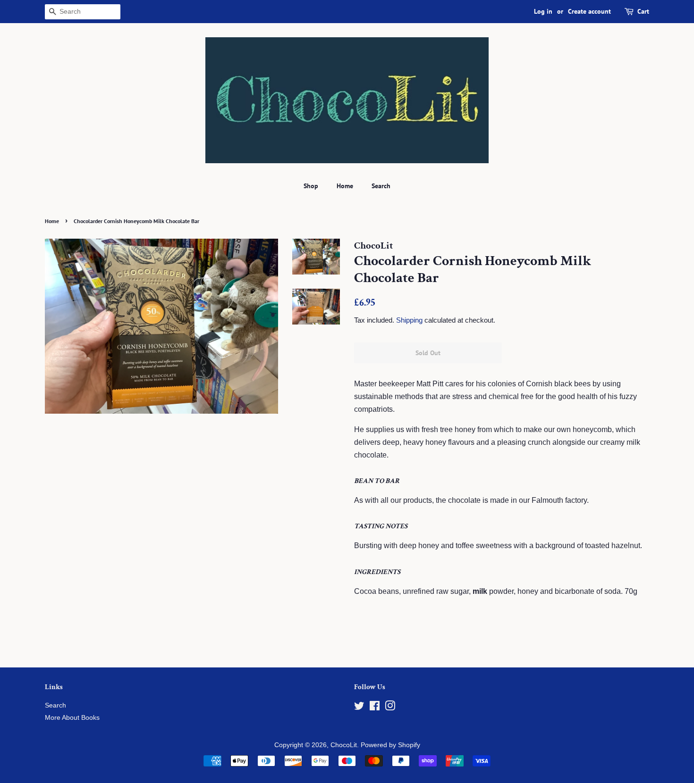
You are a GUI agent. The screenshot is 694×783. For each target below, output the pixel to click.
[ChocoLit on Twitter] (359, 707)
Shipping (409, 320)
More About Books (72, 717)
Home (345, 186)
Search (381, 186)
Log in (543, 11)
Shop (311, 186)
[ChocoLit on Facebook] (374, 707)
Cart (643, 11)
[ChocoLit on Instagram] (390, 707)
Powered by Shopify (390, 745)
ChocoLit (343, 745)
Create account (589, 11)
